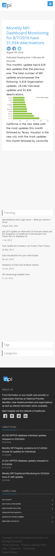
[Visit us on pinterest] (12, 416)
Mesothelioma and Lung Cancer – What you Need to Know (26, 220)
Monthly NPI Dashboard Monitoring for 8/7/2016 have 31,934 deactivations (27, 35)
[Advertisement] (27, 182)
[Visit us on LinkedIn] (26, 416)
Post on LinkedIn (9, 49)
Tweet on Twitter (19, 49)
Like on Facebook (14, 49)
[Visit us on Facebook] (5, 416)
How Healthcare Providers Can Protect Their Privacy (26, 245)
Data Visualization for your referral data (20, 255)
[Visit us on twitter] (19, 416)
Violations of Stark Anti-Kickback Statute (20, 265)
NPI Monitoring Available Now (16, 274)
